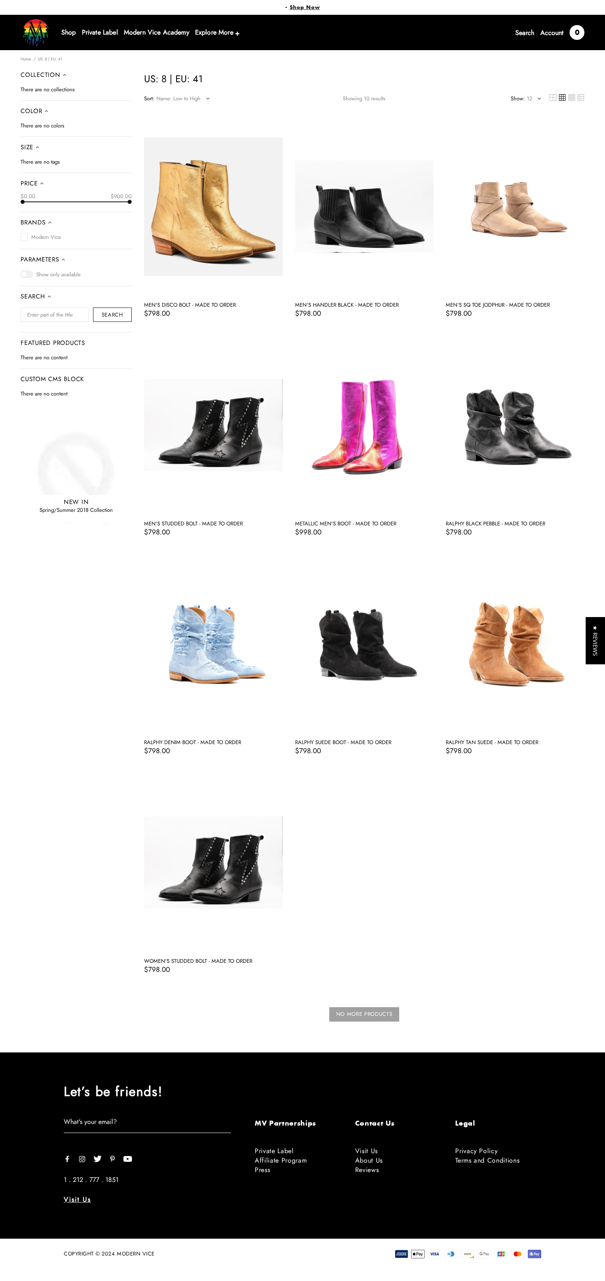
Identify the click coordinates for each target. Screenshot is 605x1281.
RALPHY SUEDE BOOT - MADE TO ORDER (343, 742)
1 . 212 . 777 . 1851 (91, 1179)
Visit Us (77, 1199)
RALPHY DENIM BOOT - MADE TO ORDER (192, 742)
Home (26, 59)
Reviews (367, 1169)
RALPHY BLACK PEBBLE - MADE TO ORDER (495, 523)
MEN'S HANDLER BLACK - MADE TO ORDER (347, 305)
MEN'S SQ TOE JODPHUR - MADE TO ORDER (498, 305)
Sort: (149, 98)
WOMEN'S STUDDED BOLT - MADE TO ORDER (198, 961)
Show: (518, 98)
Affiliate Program (281, 1160)
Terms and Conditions (487, 1160)
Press (262, 1169)
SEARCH (112, 315)
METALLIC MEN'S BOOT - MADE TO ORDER (345, 523)
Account (551, 32)
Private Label (274, 1151)
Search (524, 32)
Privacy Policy (476, 1151)
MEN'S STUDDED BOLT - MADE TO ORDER (193, 523)
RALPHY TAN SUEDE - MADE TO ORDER (492, 742)
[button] (595, 640)
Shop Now (305, 7)
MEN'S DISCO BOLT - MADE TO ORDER (190, 305)
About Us (369, 1160)
